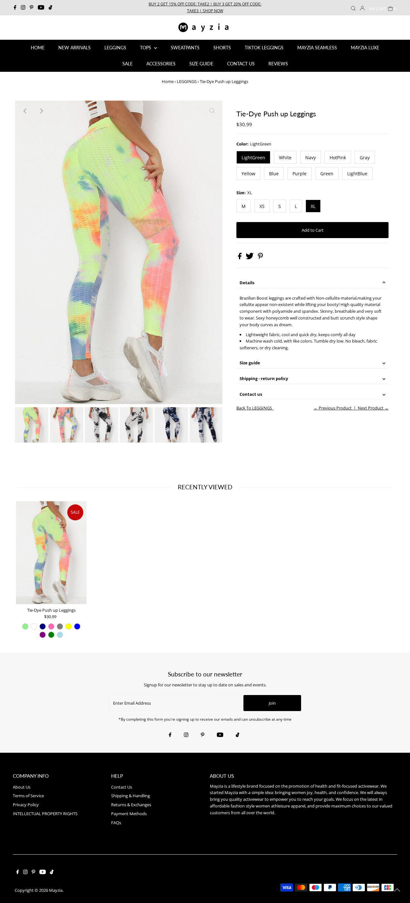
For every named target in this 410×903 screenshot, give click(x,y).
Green (326, 173)
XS (262, 206)
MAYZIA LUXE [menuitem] (365, 47)
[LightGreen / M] (25, 626)
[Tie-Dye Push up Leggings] (51, 552)
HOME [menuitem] (38, 47)
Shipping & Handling (130, 796)
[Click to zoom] (212, 111)
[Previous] (25, 111)
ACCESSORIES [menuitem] (161, 63)
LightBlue (357, 173)
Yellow (248, 173)
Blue (274, 173)
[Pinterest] (31, 7)
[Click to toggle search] (353, 7)
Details (247, 283)
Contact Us (121, 787)
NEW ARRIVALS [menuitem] (74, 47)
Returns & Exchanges (131, 805)
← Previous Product (333, 408)
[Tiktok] (50, 7)
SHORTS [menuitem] (222, 47)
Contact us (251, 394)
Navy (310, 157)
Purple (299, 173)
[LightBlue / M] (60, 635)
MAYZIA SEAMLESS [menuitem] (317, 47)
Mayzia (55, 890)
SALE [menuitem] (127, 63)
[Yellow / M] (68, 626)
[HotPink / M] (51, 626)
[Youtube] (41, 7)
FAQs (116, 822)
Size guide (250, 363)
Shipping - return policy (264, 378)
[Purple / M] (42, 635)
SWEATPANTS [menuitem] (185, 47)
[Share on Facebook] (240, 258)
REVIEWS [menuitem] (278, 63)
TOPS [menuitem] (146, 47)
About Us (21, 787)
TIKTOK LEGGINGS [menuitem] (264, 47)
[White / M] (34, 626)
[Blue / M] (77, 626)
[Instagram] (23, 7)
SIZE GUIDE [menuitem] (201, 63)
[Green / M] (51, 635)
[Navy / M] (42, 626)
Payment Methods (129, 813)
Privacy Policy (26, 805)
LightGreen (253, 157)
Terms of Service (28, 796)
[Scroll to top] (397, 890)
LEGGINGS (187, 81)
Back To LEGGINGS (254, 408)
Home (168, 81)
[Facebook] (15, 7)
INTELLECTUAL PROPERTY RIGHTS (45, 813)
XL (313, 206)
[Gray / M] (60, 626)
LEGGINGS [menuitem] (115, 47)
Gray (365, 157)
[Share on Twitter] (250, 258)
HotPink (338, 157)
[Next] (41, 111)
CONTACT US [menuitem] (241, 63)
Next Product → (373, 408)
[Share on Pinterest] (260, 258)
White (285, 157)
